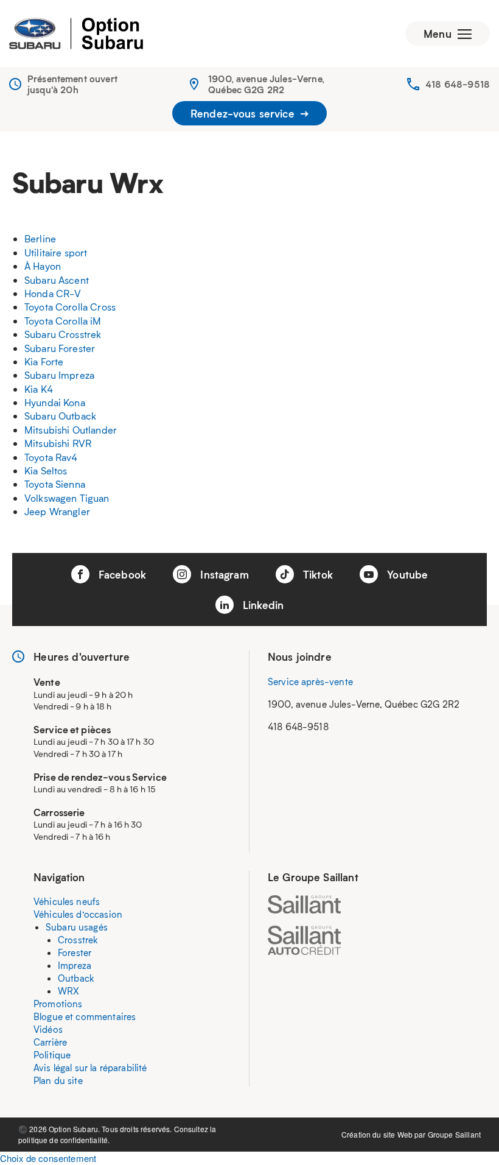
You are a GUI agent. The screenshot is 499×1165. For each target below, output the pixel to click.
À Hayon (42, 265)
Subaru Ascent (56, 279)
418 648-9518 (457, 84)
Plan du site (58, 1080)
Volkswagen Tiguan (67, 497)
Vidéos (48, 1029)
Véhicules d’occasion (77, 914)
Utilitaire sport (55, 252)
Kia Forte (43, 361)
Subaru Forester (59, 348)
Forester (74, 952)
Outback (76, 978)
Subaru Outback (60, 415)
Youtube (406, 574)
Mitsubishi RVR (57, 443)
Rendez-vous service (244, 113)
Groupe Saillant (454, 1134)
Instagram (223, 574)
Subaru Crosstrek (62, 334)
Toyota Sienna (54, 483)
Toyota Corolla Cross (70, 306)
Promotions (58, 1004)
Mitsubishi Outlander (70, 429)
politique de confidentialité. (64, 1140)
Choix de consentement (48, 1158)
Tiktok (316, 574)
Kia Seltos (46, 470)
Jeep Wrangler (57, 511)
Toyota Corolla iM (63, 320)
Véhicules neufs (66, 901)
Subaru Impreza (59, 374)
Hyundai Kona (54, 402)
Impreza (74, 965)
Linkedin (262, 604)
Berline (40, 238)
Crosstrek (78, 940)
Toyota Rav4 (51, 457)
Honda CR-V (53, 293)
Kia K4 (38, 388)
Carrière (50, 1042)
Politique (52, 1055)
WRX (68, 991)
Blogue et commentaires (84, 1016)
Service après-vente (310, 681)
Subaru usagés (77, 927)
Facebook (121, 574)
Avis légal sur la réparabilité (90, 1067)
